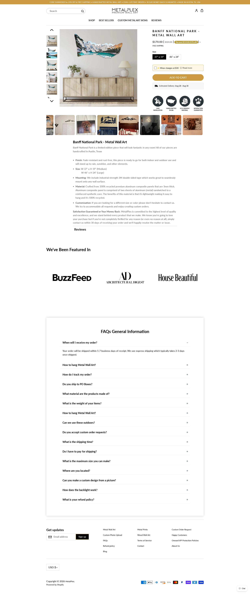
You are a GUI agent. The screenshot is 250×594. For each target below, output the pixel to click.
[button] (44, 283)
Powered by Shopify (55, 584)
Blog (105, 551)
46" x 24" (174, 56)
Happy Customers (179, 535)
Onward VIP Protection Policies (185, 540)
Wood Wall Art (143, 535)
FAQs (105, 540)
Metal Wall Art (109, 529)
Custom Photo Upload (112, 535)
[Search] (82, 11)
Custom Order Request (181, 529)
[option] (51, 40)
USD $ (52, 567)
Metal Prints (142, 529)
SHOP (92, 20)
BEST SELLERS (106, 20)
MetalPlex (69, 581)
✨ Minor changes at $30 (168, 68)
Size (154, 52)
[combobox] (63, 11)
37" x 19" (159, 56)
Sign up (82, 536)
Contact (140, 546)
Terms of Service (144, 540)
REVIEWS (156, 20)
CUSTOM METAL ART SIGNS (133, 20)
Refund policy (109, 546)
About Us (176, 546)
